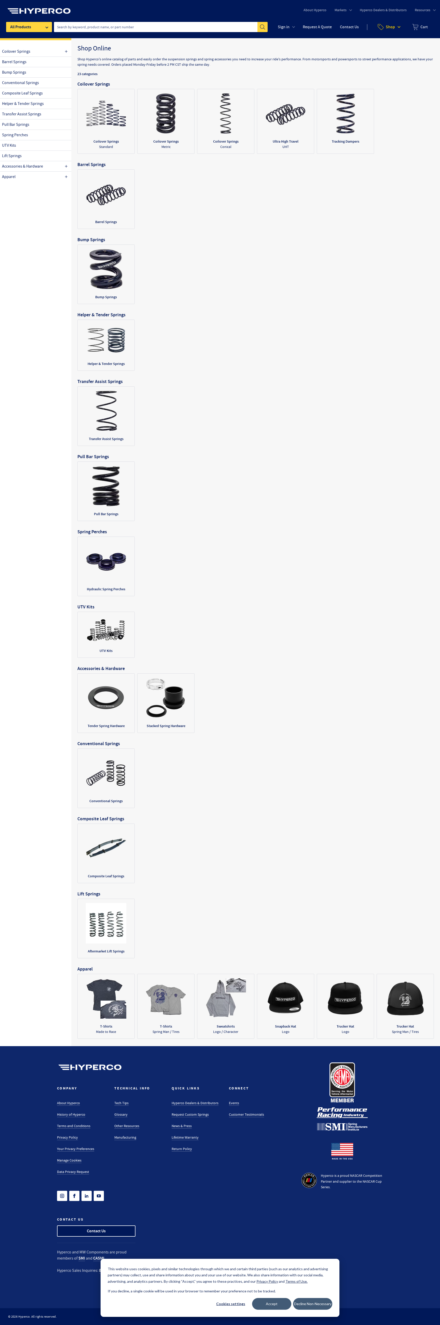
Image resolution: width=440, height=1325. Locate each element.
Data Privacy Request (73, 1171)
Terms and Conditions (73, 1126)
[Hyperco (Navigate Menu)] (39, 8)
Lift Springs (12, 155)
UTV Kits (9, 145)
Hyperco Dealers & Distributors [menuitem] (383, 10)
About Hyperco (68, 1103)
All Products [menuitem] (20, 27)
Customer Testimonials (246, 1114)
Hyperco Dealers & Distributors (195, 1103)
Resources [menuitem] (422, 10)
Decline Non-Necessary (313, 1304)
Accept (272, 1304)
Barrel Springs (14, 61)
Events (234, 1103)
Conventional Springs (20, 82)
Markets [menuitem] (341, 10)
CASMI (98, 1258)
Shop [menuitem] (390, 27)
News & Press (182, 1126)
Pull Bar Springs (15, 124)
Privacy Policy (67, 1137)
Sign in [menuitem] (284, 27)
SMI (81, 1258)
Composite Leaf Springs (22, 93)
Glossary (121, 1114)
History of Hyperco (71, 1114)
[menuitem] (420, 27)
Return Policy (182, 1148)
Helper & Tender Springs (23, 103)
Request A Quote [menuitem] (317, 27)
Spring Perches (15, 135)
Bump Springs (14, 72)
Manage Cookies (69, 1160)
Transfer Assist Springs (21, 114)
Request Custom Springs (190, 1114)
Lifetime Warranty (185, 1137)
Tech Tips (121, 1103)
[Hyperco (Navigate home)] (90, 1067)
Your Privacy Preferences (75, 1148)
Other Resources (126, 1126)
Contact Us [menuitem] (349, 27)
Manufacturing (125, 1137)
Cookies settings (230, 1304)
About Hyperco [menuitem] (315, 10)
